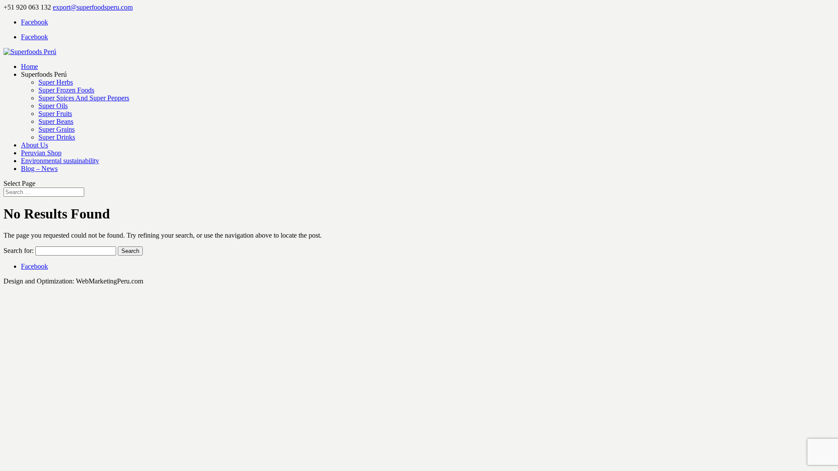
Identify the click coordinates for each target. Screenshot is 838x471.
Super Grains (56, 129)
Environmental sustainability (60, 160)
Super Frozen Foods (66, 90)
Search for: (18, 250)
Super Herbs (55, 82)
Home (29, 66)
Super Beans (55, 121)
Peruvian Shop (41, 153)
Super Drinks (56, 137)
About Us (34, 145)
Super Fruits (55, 113)
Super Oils (53, 105)
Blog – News (39, 168)
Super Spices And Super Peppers (83, 98)
